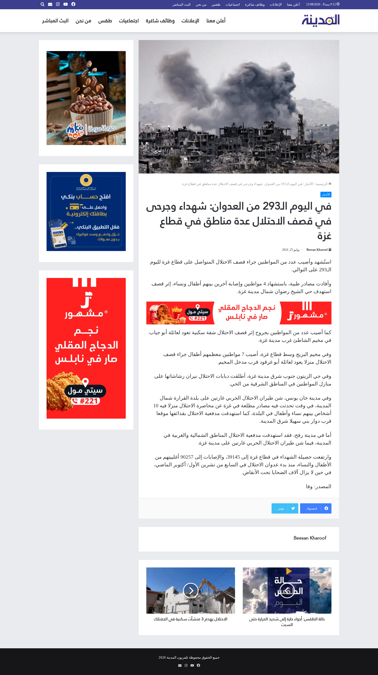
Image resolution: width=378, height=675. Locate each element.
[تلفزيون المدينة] (321, 20)
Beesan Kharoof (317, 250)
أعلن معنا (293, 4)
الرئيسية (322, 184)
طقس (216, 4)
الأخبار (309, 184)
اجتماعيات (233, 4)
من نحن (201, 4)
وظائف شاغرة (255, 4)
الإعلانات (276, 4)
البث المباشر (182, 4)
